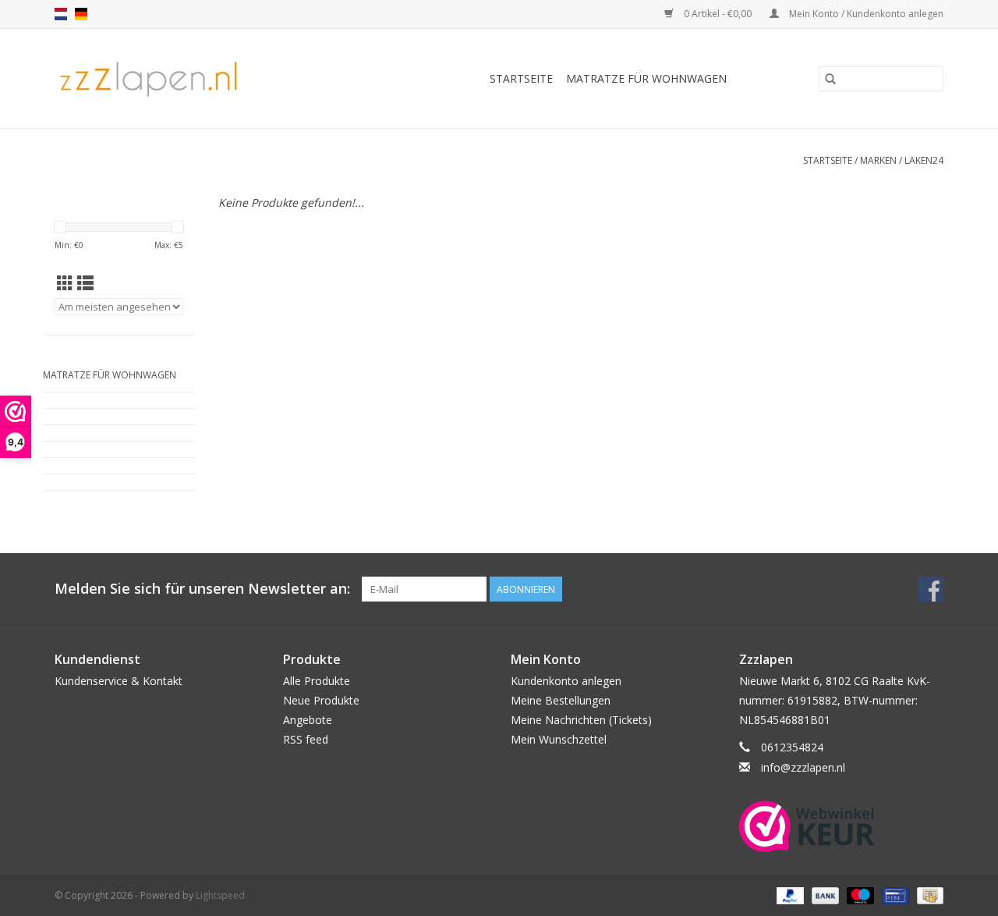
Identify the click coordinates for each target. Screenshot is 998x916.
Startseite (521, 78)
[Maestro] (858, 894)
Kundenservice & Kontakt (118, 680)
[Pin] (893, 894)
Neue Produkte (321, 700)
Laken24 (923, 160)
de (81, 14)
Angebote (307, 719)
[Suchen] (830, 78)
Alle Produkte (316, 680)
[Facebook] (930, 589)
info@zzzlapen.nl (803, 767)
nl (61, 14)
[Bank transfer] (823, 894)
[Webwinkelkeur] (841, 826)
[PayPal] (788, 894)
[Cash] (927, 894)
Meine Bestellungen (560, 700)
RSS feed (305, 739)
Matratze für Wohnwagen (646, 78)
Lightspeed (220, 895)
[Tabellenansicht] (65, 283)
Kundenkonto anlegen (566, 680)
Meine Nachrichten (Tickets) (581, 719)
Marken (878, 160)
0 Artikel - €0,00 (717, 13)
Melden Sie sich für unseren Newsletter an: (202, 588)
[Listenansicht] (85, 283)
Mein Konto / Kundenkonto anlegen (865, 13)
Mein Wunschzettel (559, 739)
